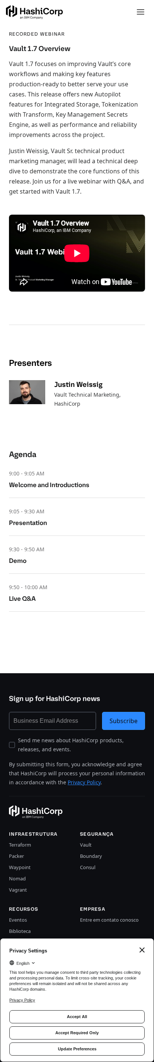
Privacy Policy (84, 782)
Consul (87, 867)
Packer (16, 856)
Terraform (20, 844)
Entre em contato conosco (109, 919)
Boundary (91, 856)
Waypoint (20, 867)
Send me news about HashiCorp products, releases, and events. (71, 745)
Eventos (18, 919)
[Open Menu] (140, 12)
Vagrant (18, 889)
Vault (86, 844)
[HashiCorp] (34, 12)
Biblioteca (20, 931)
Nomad (17, 878)
